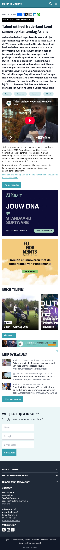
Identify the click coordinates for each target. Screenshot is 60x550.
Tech (7, 94)
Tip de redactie (12, 185)
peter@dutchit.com (11, 520)
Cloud (48, 94)
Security (35, 94)
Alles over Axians (13, 399)
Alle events (9, 335)
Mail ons (6, 503)
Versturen (9, 452)
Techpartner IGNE (30, 547)
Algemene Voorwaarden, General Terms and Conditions (26, 539)
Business (20, 94)
